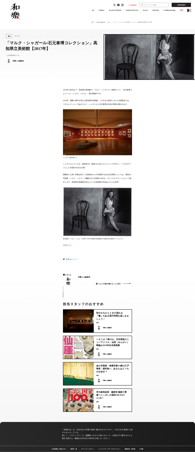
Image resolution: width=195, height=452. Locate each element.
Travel (145, 10)
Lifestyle (155, 10)
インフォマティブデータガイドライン (109, 449)
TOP (92, 22)
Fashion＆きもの (132, 10)
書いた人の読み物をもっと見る (108, 284)
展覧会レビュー (72, 259)
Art (93, 10)
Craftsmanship (169, 10)
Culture (102, 10)
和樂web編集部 (84, 277)
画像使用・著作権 (130, 449)
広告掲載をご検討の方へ (59, 449)
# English (132, 5)
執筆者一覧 (73, 449)
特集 (181, 10)
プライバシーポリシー (87, 449)
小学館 (141, 449)
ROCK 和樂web (100, 22)
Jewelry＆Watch (115, 10)
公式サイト (67, 245)
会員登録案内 (181, 5)
